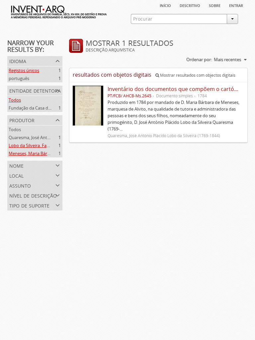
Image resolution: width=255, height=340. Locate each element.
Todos (15, 100)
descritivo (190, 5)
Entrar (236, 5)
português (19, 78)
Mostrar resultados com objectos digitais (197, 75)
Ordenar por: (199, 59)
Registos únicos (24, 70)
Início (165, 5)
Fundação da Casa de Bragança (39, 108)
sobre (214, 5)
